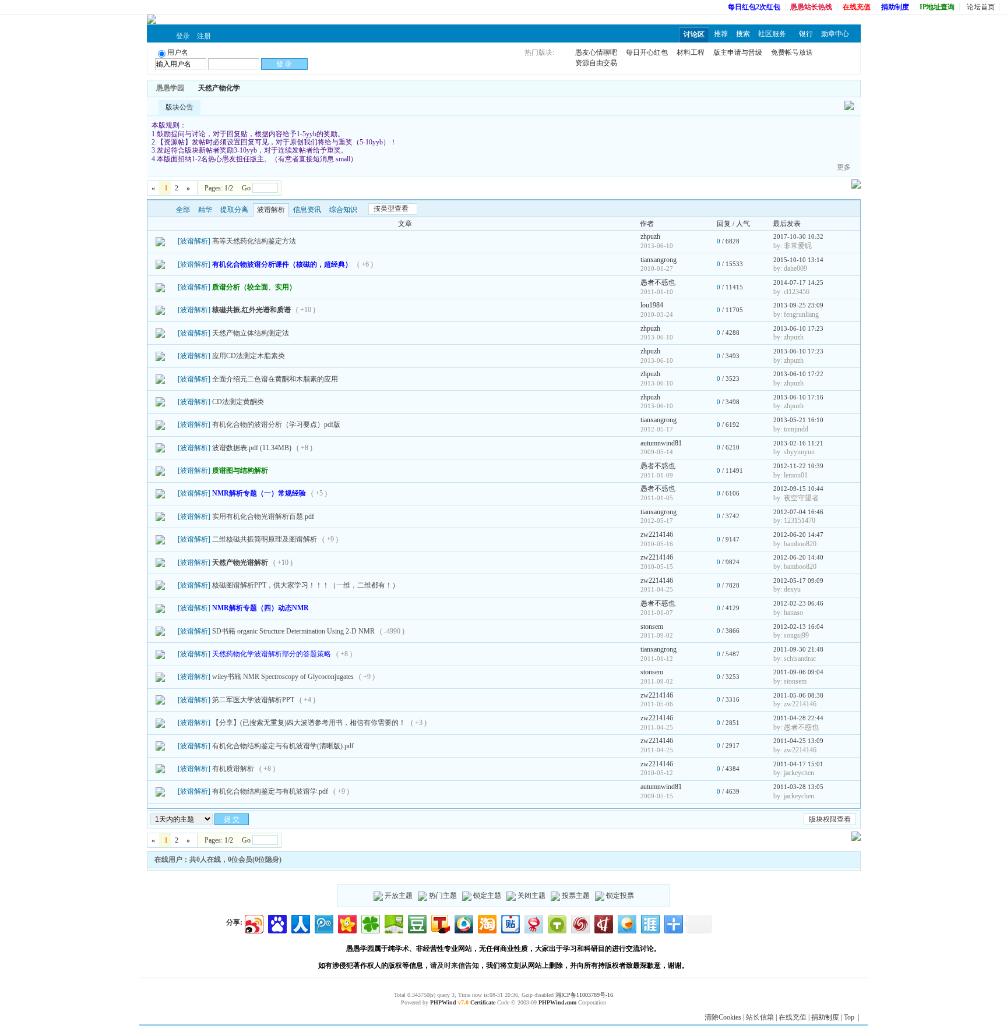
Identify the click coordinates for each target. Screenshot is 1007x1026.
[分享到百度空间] (393, 922)
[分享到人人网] (300, 922)
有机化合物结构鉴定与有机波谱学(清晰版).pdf (283, 746)
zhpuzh (650, 236)
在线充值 (793, 1017)
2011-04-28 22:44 (798, 717)
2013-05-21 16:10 (798, 419)
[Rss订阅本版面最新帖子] (244, 88)
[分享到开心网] (346, 922)
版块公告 (179, 107)
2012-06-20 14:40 (798, 557)
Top (849, 1017)
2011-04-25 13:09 (798, 740)
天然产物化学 (219, 88)
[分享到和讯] (603, 922)
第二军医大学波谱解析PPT (253, 700)
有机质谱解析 (233, 769)
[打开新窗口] (160, 241)
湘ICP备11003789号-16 (584, 995)
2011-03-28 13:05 (798, 786)
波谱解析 (271, 210)
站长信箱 (760, 1017)
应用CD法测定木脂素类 (248, 356)
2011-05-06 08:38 (798, 695)
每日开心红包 (647, 52)
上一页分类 (155, 210)
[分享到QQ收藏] (463, 922)
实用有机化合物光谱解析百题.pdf (263, 516)
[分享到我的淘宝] (486, 922)
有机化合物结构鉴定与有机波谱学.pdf (270, 791)
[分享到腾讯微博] (323, 922)
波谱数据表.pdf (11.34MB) (251, 448)
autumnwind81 (661, 443)
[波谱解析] (194, 241)
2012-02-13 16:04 (798, 626)
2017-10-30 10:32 (798, 236)
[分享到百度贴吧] (509, 922)
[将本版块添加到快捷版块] (252, 88)
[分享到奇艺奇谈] (556, 922)
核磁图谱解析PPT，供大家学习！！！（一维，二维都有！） (305, 585)
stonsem (651, 626)
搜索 (743, 34)
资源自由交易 (596, 63)
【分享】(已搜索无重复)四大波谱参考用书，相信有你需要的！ (309, 723)
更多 (844, 167)
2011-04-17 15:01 (798, 763)
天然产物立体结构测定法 (250, 333)
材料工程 (691, 52)
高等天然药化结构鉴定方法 (254, 241)
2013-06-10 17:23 (798, 328)
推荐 (721, 34)
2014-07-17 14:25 (798, 282)
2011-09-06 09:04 (798, 671)
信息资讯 (307, 210)
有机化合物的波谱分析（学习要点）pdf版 (276, 424)
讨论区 (694, 34)
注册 (204, 36)
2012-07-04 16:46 (798, 511)
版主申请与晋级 (737, 52)
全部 (183, 210)
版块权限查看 (830, 819)
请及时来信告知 (454, 965)
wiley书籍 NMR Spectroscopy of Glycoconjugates (283, 677)
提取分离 (234, 210)
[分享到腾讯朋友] (370, 922)
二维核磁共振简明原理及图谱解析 (264, 539)
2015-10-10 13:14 (798, 259)
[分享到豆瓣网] (416, 922)
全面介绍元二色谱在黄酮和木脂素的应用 (275, 379)
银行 (806, 34)
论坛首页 (981, 7)
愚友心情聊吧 (596, 52)
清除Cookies (723, 1017)
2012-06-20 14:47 (798, 534)
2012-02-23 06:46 (798, 603)
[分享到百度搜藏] (276, 922)
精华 (205, 210)
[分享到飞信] (626, 922)
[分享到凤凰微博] (579, 922)
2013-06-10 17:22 (798, 373)
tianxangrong (658, 260)
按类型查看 (391, 208)
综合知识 (343, 210)
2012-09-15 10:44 (798, 488)
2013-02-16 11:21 (798, 443)
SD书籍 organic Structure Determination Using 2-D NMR (293, 631)
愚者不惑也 (657, 282)
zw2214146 (656, 534)
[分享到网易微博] (533, 922)
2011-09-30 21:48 (798, 649)
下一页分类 (164, 210)
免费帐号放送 (792, 52)
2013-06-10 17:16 (798, 397)
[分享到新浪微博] (253, 922)
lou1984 (651, 305)
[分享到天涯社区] (649, 922)
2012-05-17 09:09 (798, 580)
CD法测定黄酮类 (238, 402)
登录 (183, 36)
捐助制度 (825, 1017)
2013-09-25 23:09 (798, 305)
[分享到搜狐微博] (439, 922)
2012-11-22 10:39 (798, 465)
